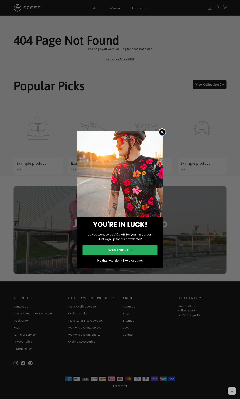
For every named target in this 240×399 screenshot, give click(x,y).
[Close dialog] (162, 132)
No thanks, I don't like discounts (120, 260)
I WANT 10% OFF (120, 250)
